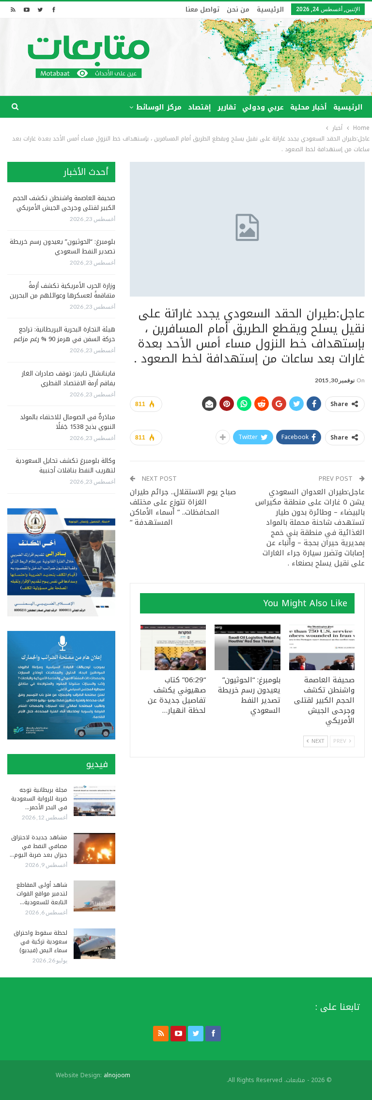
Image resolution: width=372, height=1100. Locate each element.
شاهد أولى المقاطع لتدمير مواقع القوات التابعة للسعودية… (41, 894)
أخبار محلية (308, 107)
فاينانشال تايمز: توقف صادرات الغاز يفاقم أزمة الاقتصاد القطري (68, 378)
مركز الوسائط (159, 107)
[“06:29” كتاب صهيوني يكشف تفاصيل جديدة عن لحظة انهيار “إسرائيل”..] (173, 648)
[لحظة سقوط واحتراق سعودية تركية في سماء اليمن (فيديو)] (94, 943)
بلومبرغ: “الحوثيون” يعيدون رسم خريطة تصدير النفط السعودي (62, 246)
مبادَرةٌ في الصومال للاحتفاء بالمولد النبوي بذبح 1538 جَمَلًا (67, 422)
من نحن (238, 9)
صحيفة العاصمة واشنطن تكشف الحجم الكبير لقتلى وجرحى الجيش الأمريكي (64, 203)
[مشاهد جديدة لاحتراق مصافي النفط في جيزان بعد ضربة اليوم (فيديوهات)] (94, 848)
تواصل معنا (202, 9)
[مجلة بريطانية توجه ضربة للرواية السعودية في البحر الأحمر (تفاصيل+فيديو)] (94, 801)
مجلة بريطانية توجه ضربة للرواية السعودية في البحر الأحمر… (39, 799)
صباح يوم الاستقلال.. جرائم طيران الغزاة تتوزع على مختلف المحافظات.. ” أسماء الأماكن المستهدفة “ (183, 507)
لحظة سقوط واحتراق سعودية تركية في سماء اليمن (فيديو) (40, 941)
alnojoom (117, 1075)
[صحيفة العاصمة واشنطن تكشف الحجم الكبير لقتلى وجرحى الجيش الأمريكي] (322, 648)
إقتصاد (199, 107)
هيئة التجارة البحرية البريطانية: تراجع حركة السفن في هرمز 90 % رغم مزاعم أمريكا (64, 339)
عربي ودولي (263, 107)
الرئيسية (270, 9)
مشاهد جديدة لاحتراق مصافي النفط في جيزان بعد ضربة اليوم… (38, 846)
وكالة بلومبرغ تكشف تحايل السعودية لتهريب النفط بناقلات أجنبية (65, 465)
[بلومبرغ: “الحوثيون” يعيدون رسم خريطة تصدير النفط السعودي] (247, 648)
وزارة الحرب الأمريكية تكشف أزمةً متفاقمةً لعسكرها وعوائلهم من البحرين (62, 290)
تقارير (226, 107)
